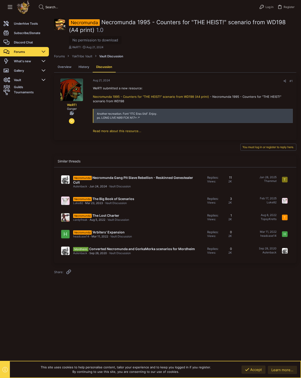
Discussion (104, 67)
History (84, 67)
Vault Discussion (120, 186)
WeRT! (76, 47)
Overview (64, 67)
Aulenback (80, 186)
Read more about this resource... (117, 131)
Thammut (270, 181)
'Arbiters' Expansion (108, 232)
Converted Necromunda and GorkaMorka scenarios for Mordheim (142, 249)
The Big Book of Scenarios (113, 199)
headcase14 (81, 236)
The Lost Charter (105, 215)
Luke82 (78, 203)
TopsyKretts (269, 219)
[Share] (285, 81)
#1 (291, 81)
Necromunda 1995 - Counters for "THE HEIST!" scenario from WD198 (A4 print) (151, 96)
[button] (10, 7)
